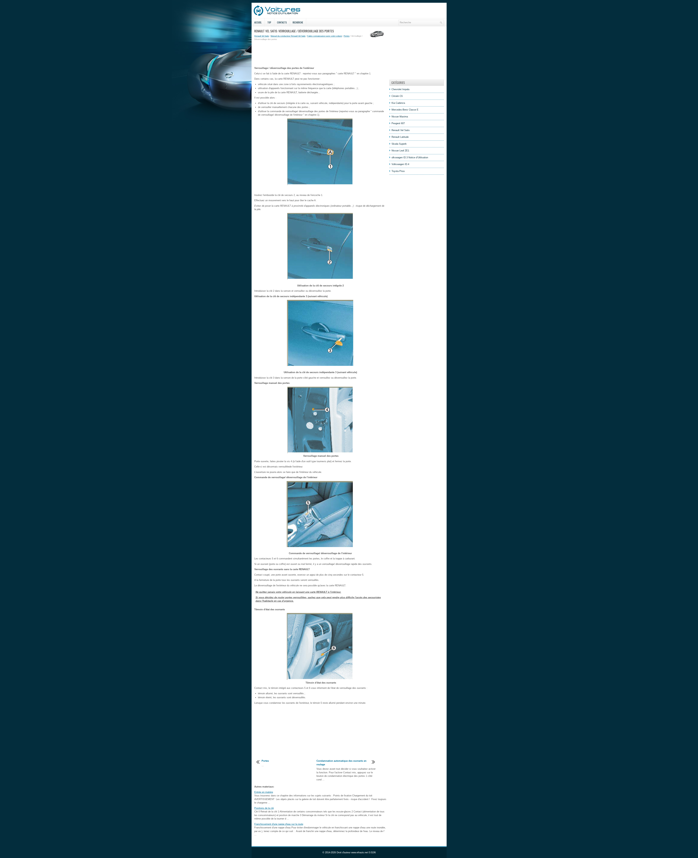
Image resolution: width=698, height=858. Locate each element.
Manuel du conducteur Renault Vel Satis (288, 36)
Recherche (298, 22)
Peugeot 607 (398, 123)
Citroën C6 (397, 96)
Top (269, 22)
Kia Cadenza (398, 103)
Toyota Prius (398, 171)
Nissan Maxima (400, 116)
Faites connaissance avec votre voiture (324, 36)
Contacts (282, 22)
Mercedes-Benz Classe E (405, 109)
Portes (347, 36)
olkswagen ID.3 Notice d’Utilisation (410, 157)
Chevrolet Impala (400, 89)
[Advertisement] (320, 54)
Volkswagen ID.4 (400, 164)
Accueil (258, 22)
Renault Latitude (400, 137)
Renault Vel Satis (261, 36)
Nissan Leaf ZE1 (400, 150)
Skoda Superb (399, 143)
